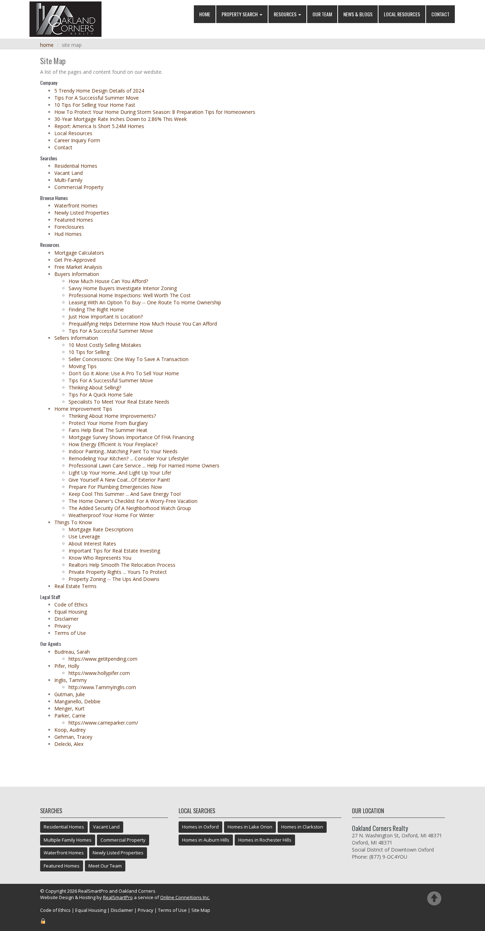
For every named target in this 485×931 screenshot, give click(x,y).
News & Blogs (357, 14)
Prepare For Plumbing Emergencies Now (115, 486)
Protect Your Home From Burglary (108, 423)
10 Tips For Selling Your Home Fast (94, 104)
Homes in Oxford (200, 827)
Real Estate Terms (75, 586)
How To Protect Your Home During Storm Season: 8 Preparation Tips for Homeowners (154, 112)
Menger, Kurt (69, 708)
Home (204, 14)
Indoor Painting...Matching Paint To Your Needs (123, 451)
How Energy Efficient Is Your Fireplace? (113, 444)
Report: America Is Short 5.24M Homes (99, 126)
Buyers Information (76, 274)
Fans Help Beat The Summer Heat (108, 430)
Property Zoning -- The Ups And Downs (114, 579)
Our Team (322, 14)
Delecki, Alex (68, 744)
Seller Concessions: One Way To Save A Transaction (129, 359)
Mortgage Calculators (79, 252)
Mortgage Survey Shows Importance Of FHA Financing (131, 437)
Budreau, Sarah (72, 651)
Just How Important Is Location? (106, 316)
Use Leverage (84, 536)
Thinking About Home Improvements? (112, 415)
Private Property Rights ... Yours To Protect (118, 572)
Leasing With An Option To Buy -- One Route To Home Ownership (145, 302)
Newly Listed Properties (81, 212)
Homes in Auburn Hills (205, 840)
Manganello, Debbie (77, 701)
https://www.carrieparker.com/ (103, 722)
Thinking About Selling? (95, 387)
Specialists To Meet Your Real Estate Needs (119, 401)
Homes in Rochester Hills (264, 840)
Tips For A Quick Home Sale (101, 394)
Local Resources (402, 14)
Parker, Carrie (70, 715)
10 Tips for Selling (89, 352)
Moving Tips (83, 366)
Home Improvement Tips (83, 408)
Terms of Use (70, 633)
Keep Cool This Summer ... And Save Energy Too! (125, 494)
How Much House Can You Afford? (108, 281)
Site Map (200, 910)
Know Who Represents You (100, 557)
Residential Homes (75, 165)
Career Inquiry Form (77, 140)
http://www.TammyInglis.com (102, 687)
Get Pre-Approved (75, 259)
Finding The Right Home (96, 309)
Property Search (240, 14)
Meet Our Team (105, 866)
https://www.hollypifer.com (99, 673)
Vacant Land (68, 173)
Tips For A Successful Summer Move (96, 97)
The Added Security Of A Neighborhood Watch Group (130, 508)
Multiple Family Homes (68, 840)
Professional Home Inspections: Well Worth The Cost (130, 295)
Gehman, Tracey (73, 736)
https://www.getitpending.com (103, 658)
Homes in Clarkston (302, 827)
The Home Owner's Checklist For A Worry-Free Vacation (133, 501)
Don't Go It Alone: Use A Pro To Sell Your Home (124, 373)
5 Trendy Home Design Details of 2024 (99, 90)
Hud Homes (68, 234)
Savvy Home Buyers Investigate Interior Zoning (123, 288)
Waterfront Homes (76, 205)
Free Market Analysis (78, 267)
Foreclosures (69, 226)
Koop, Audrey (70, 729)
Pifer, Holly (66, 666)
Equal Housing (70, 611)
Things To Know (73, 522)
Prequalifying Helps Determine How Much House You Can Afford (143, 323)
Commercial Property (78, 187)
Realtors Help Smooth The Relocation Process (122, 564)
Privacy (62, 625)
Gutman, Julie (69, 694)
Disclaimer (66, 618)
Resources (286, 14)
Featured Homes (73, 219)
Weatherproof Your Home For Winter (111, 515)
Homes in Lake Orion (250, 827)
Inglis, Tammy (70, 680)
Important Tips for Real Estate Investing (114, 550)
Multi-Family (68, 180)
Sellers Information (76, 337)
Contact (440, 14)
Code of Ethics (71, 604)
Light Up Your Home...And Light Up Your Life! (120, 472)
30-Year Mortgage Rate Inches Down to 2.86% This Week (120, 119)
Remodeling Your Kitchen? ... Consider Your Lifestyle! (129, 458)
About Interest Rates (92, 543)
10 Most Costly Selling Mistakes (105, 345)
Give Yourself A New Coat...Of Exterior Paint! (119, 479)
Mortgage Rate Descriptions (101, 529)
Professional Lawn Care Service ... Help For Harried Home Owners (144, 465)
